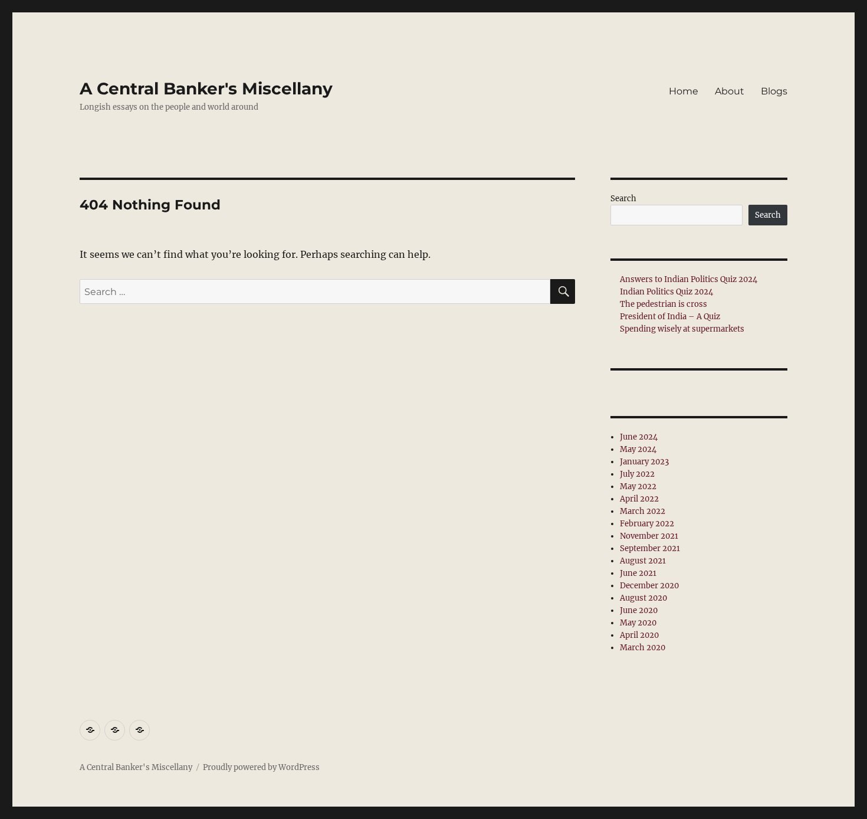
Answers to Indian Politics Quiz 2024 (688, 279)
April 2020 (639, 635)
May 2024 (638, 449)
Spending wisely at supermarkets (682, 329)
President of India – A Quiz (670, 317)
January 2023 (644, 462)
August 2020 (643, 598)
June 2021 (638, 573)
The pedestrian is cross (663, 304)
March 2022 (642, 511)
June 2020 (639, 610)
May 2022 (638, 486)
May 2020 (638, 623)
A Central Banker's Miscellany (206, 88)
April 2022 (639, 499)
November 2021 (649, 536)
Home (683, 91)
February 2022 (647, 524)
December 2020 (649, 586)
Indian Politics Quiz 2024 (666, 292)
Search (623, 199)
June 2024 (639, 437)
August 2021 (643, 561)
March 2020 (642, 648)
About (729, 91)
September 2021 (650, 548)
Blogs (774, 91)
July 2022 (637, 474)
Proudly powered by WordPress (261, 767)
